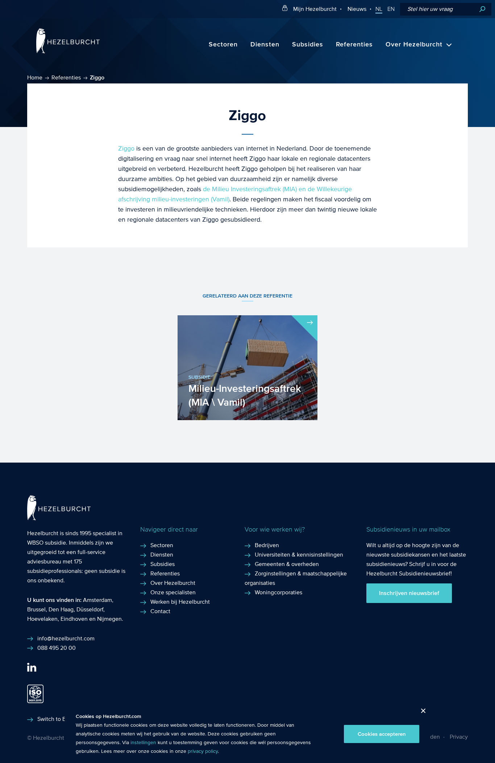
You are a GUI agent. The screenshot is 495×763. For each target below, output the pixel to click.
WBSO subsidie (46, 542)
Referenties (354, 44)
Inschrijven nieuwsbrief (409, 593)
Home (34, 77)
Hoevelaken (42, 618)
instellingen (143, 743)
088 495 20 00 (56, 647)
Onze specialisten (173, 592)
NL (378, 9)
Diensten (264, 44)
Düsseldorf (89, 609)
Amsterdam (97, 599)
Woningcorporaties (278, 592)
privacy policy (203, 751)
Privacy (459, 736)
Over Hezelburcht (414, 44)
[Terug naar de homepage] (68, 52)
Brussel (36, 609)
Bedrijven (267, 545)
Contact (160, 611)
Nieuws (357, 8)
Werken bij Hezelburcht (180, 601)
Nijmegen (109, 618)
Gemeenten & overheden (287, 564)
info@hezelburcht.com (66, 638)
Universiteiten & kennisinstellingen (299, 554)
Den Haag (61, 609)
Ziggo (126, 148)
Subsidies (307, 44)
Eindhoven (74, 618)
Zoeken (482, 9)
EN (391, 9)
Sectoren (223, 44)
